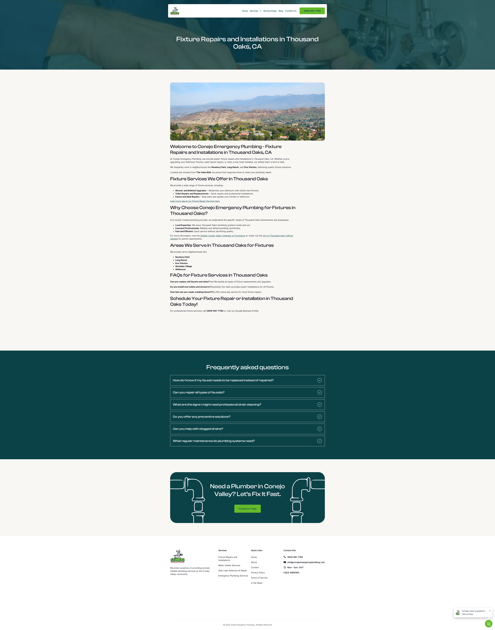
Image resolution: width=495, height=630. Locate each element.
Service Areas (270, 11)
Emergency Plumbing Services (233, 575)
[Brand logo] (177, 556)
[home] (174, 10)
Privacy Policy (258, 572)
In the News (256, 583)
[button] (255, 11)
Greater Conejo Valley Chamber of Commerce (222, 235)
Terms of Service (259, 577)
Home (245, 11)
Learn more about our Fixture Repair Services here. (195, 201)
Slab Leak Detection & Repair (232, 570)
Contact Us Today (248, 508)
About (254, 562)
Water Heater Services (229, 565)
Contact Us (290, 11)
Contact (255, 567)
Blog (281, 11)
